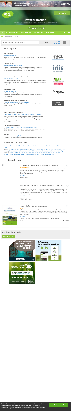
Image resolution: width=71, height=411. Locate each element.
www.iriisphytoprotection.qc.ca (13, 65)
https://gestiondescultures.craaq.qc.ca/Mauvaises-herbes (20, 127)
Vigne (5, 147)
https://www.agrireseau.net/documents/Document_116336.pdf (22, 114)
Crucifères (49, 146)
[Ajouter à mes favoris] (67, 165)
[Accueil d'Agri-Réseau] (7, 14)
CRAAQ (30, 405)
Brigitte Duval (23, 198)
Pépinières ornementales (46, 151)
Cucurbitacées (23, 146)
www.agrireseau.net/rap (11, 78)
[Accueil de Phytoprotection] (2, 33)
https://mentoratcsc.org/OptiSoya (13, 136)
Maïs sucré (60, 146)
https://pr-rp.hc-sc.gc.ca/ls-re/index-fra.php (16, 102)
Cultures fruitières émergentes (37, 146)
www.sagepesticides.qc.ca (11, 55)
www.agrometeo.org (10, 91)
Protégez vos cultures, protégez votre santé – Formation (39, 165)
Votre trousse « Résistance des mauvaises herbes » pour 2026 (41, 186)
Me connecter (63, 13)
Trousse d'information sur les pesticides (34, 206)
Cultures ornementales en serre (18, 151)
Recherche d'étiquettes (58, 103)
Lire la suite (22, 175)
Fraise (54, 146)
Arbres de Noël (14, 146)
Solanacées (57, 151)
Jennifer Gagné (24, 177)
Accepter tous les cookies (58, 405)
